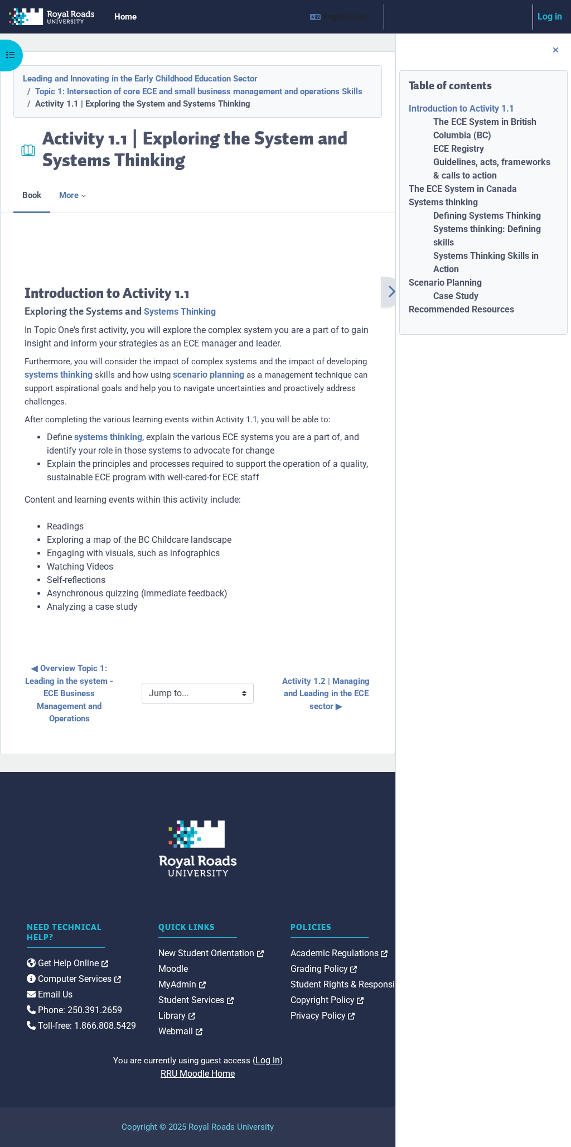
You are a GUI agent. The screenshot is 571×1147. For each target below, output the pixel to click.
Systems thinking (443, 202)
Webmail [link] (180, 1031)
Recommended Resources (461, 309)
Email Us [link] (54, 994)
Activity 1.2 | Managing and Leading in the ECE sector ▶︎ (327, 693)
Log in (550, 16)
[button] (342, 16)
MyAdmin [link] (182, 984)
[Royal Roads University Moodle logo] (198, 848)
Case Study (455, 296)
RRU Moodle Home (198, 1073)
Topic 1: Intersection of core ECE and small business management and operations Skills (198, 91)
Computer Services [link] (78, 978)
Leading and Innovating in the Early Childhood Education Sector (140, 79)
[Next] (391, 292)
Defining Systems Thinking (487, 215)
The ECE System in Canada (463, 189)
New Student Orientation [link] (211, 953)
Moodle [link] (173, 968)
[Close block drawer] (555, 50)
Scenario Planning (445, 282)
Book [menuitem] (31, 195)
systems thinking (59, 374)
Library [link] (176, 1015)
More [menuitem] (69, 195)
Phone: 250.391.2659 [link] (79, 1010)
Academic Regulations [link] (339, 953)
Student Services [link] (196, 1000)
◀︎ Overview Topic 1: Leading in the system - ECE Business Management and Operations (70, 693)
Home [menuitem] (125, 17)
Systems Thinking (180, 311)
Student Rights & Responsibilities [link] (360, 984)
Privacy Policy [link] (323, 1015)
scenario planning (208, 374)
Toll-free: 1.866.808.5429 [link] (86, 1025)
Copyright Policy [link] (327, 1000)
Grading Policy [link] (324, 968)
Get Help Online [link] (72, 963)
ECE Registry (458, 148)
